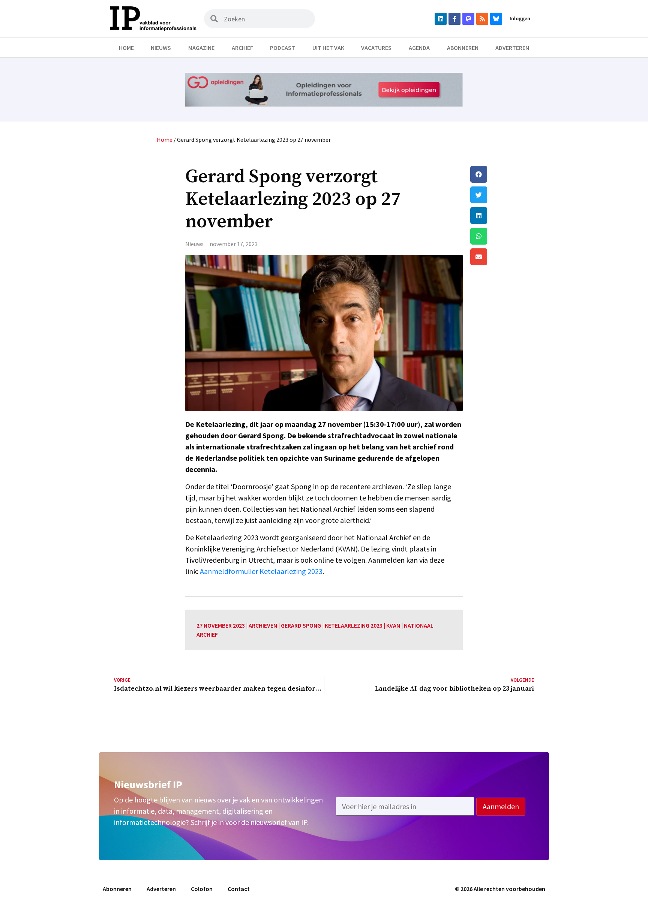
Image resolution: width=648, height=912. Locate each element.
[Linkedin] (441, 19)
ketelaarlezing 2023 (353, 625)
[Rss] (482, 19)
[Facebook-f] (454, 19)
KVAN (393, 625)
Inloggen (520, 18)
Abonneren (462, 47)
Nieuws (161, 47)
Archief (242, 47)
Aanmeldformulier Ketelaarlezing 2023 (261, 571)
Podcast (282, 47)
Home (126, 47)
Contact (239, 888)
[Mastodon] (468, 19)
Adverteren (512, 47)
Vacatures (376, 47)
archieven (263, 625)
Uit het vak (328, 47)
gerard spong (301, 625)
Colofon (202, 888)
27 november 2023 (220, 625)
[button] (502, 174)
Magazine (201, 47)
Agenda (419, 47)
